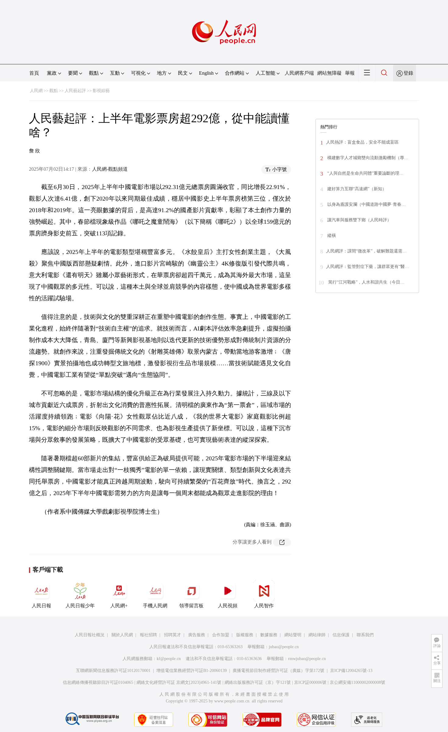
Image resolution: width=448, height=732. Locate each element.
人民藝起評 (75, 90)
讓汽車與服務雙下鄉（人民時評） (358, 220)
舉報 (350, 73)
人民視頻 (227, 605)
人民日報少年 (80, 605)
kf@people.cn (169, 658)
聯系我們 (365, 635)
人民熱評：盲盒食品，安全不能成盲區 (362, 142)
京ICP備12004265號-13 (351, 670)
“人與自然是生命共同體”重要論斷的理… (365, 173)
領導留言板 (191, 605)
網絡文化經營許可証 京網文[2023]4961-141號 (179, 682)
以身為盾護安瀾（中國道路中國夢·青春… (366, 204)
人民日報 (41, 605)
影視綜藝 (101, 90)
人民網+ (119, 605)
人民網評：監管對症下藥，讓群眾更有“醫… (367, 266)
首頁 (34, 73)
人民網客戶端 (299, 73)
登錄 (408, 73)
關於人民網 (122, 635)
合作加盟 (220, 635)
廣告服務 (196, 635)
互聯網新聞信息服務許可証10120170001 (113, 670)
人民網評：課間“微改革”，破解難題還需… (366, 251)
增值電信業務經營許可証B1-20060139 (191, 670)
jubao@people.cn (284, 647)
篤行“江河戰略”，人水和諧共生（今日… (365, 282)
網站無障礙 (329, 73)
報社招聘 (148, 635)
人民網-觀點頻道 (110, 169)
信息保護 (341, 635)
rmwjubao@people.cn (307, 658)
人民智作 (264, 605)
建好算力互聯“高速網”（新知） (356, 189)
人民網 (36, 90)
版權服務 (244, 635)
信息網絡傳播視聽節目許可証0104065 (98, 682)
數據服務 (268, 635)
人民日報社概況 (90, 635)
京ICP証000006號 (310, 682)
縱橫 (331, 235)
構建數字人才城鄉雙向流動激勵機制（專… (367, 157)
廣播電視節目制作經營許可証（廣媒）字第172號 (278, 670)
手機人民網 (155, 605)
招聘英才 (172, 635)
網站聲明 (292, 635)
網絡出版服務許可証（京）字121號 (258, 682)
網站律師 (316, 635)
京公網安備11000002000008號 (357, 682)
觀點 (53, 90)
